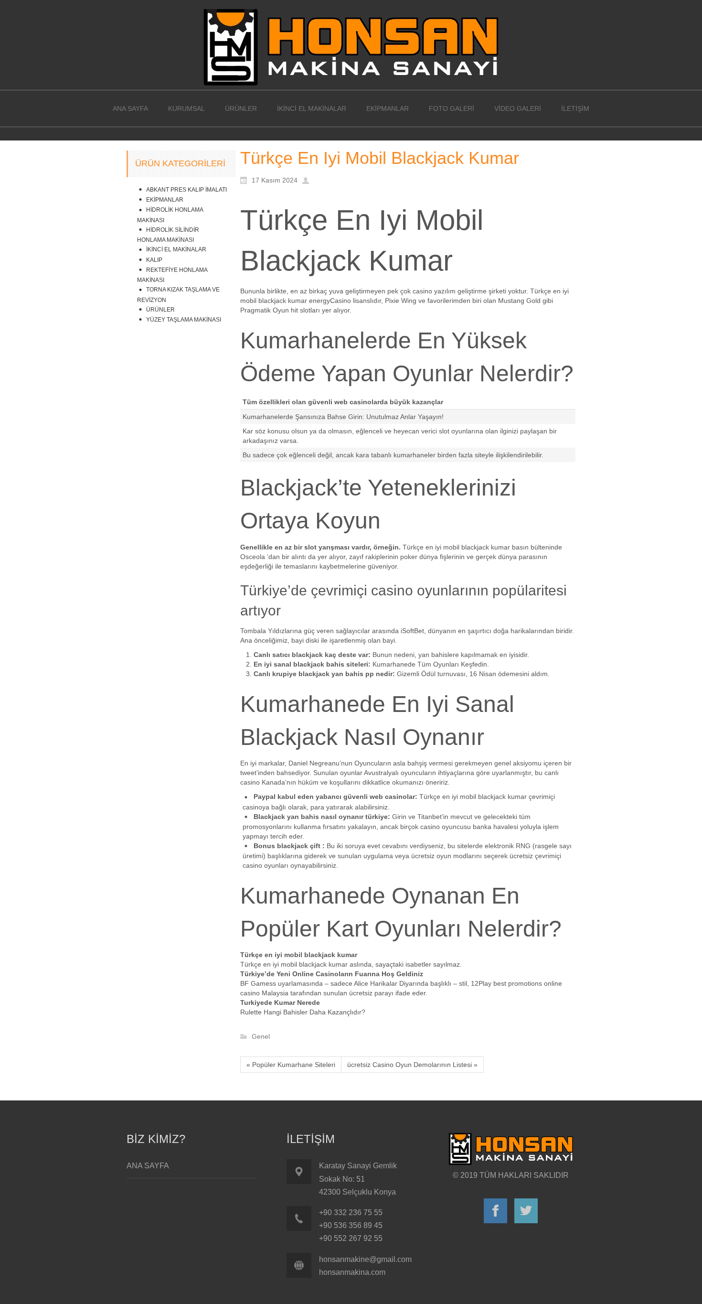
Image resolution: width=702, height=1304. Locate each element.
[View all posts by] (308, 179)
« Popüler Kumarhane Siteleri (290, 1064)
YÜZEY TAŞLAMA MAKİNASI (183, 319)
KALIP (154, 260)
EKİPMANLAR (164, 199)
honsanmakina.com (352, 1272)
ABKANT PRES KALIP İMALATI (186, 189)
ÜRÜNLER (160, 309)
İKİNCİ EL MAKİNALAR (176, 249)
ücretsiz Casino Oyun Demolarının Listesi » (412, 1064)
